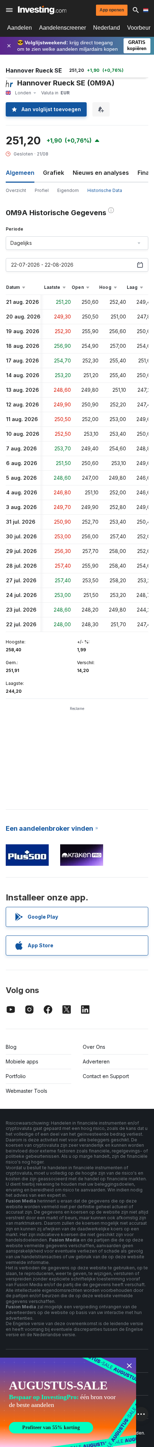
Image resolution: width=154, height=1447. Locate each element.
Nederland (106, 28)
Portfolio (16, 1076)
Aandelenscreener (62, 28)
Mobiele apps (22, 1061)
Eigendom (68, 190)
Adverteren (96, 1061)
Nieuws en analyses (101, 172)
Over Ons (94, 1047)
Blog (11, 1047)
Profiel (42, 190)
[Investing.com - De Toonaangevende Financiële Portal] (42, 10)
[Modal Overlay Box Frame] (68, 1402)
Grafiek (53, 172)
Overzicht (16, 190)
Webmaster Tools (26, 1091)
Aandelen (19, 28)
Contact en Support (106, 1076)
